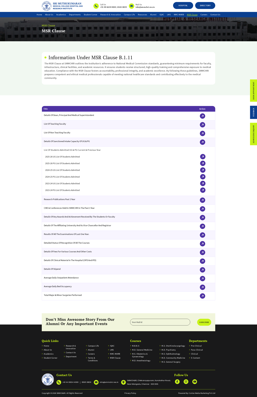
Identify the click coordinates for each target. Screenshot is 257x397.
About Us (49, 14)
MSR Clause (192, 14)
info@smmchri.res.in (145, 7)
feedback (253, 112)
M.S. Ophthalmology (171, 354)
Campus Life (129, 14)
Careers (204, 14)
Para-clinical (197, 349)
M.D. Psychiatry (169, 349)
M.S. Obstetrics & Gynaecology (140, 355)
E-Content (195, 358)
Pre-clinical (196, 345)
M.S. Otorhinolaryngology (173, 345)
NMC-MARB (179, 14)
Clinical (194, 354)
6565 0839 (122, 7)
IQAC (162, 14)
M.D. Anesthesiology (141, 360)
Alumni (153, 14)
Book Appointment (253, 91)
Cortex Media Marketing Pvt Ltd (202, 393)
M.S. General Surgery (171, 362)
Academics (61, 14)
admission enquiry (253, 134)
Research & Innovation (110, 14)
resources (142, 14)
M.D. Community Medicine (173, 358)
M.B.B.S (135, 345)
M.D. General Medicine (142, 349)
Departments (75, 14)
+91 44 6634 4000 (108, 7)
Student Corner (90, 14)
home (39, 14)
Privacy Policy (130, 393)
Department (71, 356)
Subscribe (204, 322)
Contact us (215, 14)
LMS (169, 14)
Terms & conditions (93, 359)
